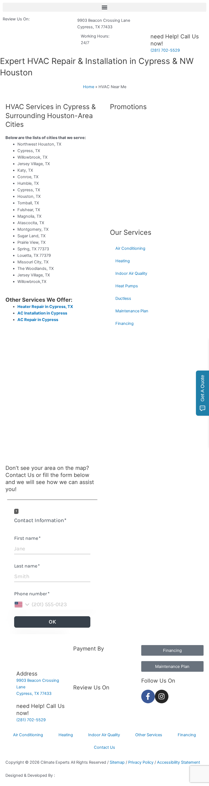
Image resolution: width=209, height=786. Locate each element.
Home (88, 86)
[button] (104, 7)
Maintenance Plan (131, 311)
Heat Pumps (126, 285)
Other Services (148, 734)
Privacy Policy (141, 762)
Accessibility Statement (178, 762)
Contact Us (19, 475)
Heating (122, 260)
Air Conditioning (130, 248)
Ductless (123, 298)
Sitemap (118, 762)
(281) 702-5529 (165, 50)
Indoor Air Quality (131, 273)
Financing (124, 323)
